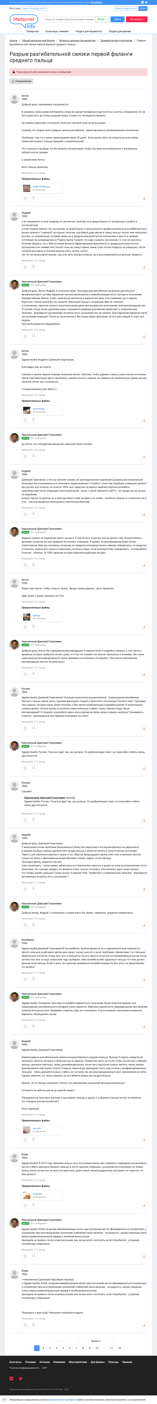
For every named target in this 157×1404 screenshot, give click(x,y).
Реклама (30, 1362)
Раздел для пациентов (89, 31)
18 (119, 1348)
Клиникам (59, 1362)
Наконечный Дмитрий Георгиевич (42, 281)
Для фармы (98, 1362)
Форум (13, 40)
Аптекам (44, 1362)
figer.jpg (36, 615)
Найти (117, 19)
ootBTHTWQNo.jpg (41, 187)
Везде (101, 19)
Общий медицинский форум (38, 40)
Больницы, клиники (57, 31)
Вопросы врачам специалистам (77, 40)
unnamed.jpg (38, 409)
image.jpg (37, 1194)
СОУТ (44, 1368)
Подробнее (96, 2)
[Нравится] (25, 198)
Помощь (113, 1362)
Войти (143, 8)
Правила (127, 1362)
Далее (95, 1341)
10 (97, 1348)
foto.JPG (37, 1128)
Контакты (15, 1362)
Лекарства (32, 31)
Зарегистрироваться (126, 8)
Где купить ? (137, 19)
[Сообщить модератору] (144, 198)
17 (111, 1348)
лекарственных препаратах (63, 1399)
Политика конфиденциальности (24, 1368)
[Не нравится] (33, 198)
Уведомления (23, 81)
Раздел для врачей (120, 31)
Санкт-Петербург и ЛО (34, 8)
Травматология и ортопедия (116, 40)
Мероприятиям (78, 1362)
